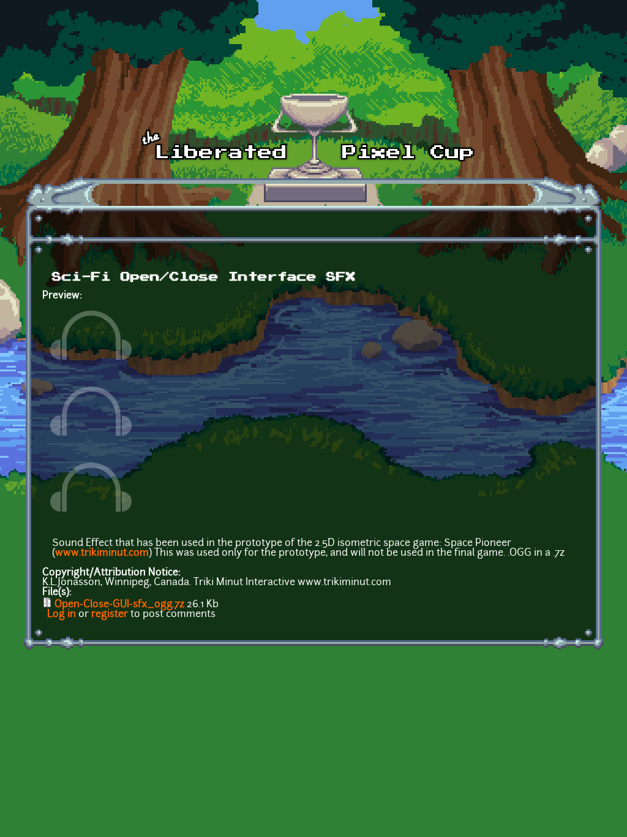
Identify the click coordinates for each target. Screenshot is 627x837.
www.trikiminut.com (102, 553)
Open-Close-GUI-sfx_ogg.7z (119, 605)
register (109, 614)
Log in (61, 614)
